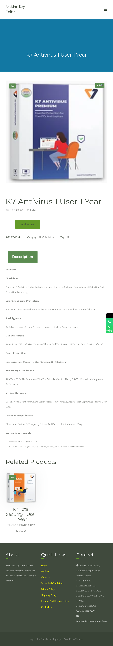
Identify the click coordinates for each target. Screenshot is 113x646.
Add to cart (27, 224)
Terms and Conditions (52, 583)
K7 (68, 237)
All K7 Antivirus (46, 237)
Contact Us (46, 607)
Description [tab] (22, 256)
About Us (45, 577)
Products (45, 571)
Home (44, 565)
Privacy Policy (48, 589)
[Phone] (109, 322)
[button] (102, 86)
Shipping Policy (48, 595)
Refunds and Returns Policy (55, 601)
